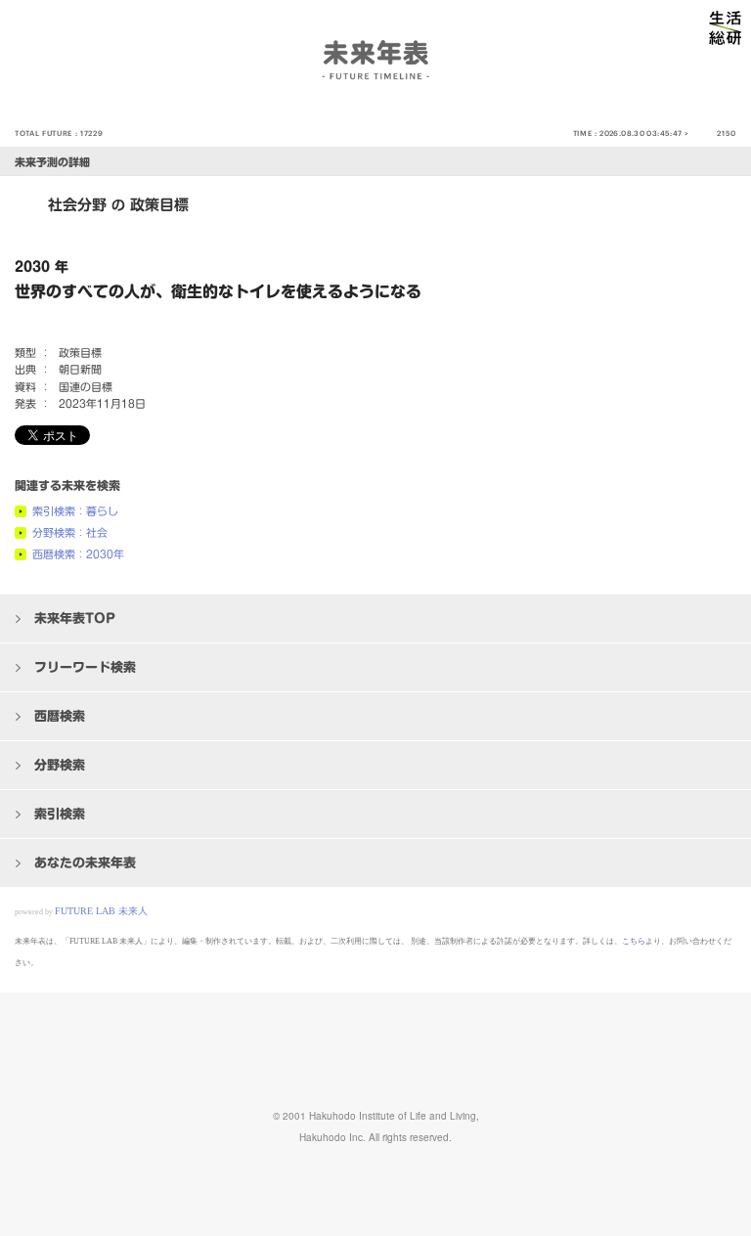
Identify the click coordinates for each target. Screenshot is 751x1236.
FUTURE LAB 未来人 (101, 910)
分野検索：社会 (70, 532)
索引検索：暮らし (75, 511)
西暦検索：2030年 (78, 554)
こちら (633, 941)
